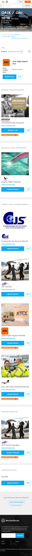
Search (20, 535)
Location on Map (6, 27)
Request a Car (13, 130)
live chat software (16, 505)
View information (8, 125)
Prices (3, 51)
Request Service (12, 189)
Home (2, 541)
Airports (27, 5)
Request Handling (13, 452)
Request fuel (9, 76)
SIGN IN (20, 1)
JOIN (28, 1)
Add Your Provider (16, 502)
